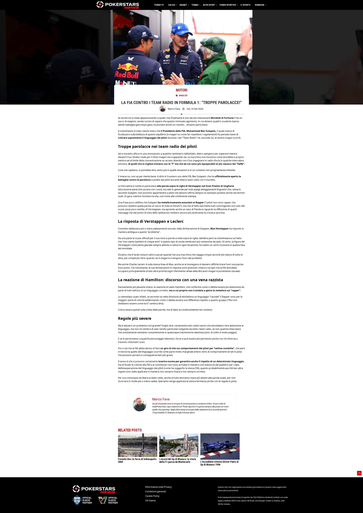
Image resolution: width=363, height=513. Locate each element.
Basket (183, 5)
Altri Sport (209, 5)
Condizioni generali (155, 491)
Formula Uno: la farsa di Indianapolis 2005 (137, 460)
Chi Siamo (150, 500)
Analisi (183, 95)
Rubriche (259, 5)
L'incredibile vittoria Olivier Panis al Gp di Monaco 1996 (219, 463)
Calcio (171, 5)
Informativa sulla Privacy (158, 486)
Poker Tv (159, 5)
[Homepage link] (117, 5)
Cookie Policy (152, 496)
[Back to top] (359, 473)
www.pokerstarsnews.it (232, 497)
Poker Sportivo (228, 5)
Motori (181, 90)
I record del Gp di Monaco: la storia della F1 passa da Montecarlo (177, 460)
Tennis (195, 5)
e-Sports (245, 5)
